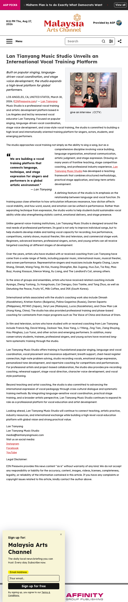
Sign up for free (34, 586)
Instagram (12, 443)
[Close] (60, 534)
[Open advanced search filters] (111, 41)
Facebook (12, 448)
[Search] (103, 41)
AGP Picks (10, 5)
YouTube (11, 452)
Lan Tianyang (49, 101)
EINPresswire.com (25, 101)
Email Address (18, 572)
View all (120, 4)
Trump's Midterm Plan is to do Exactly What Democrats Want (58, 5)
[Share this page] (119, 41)
